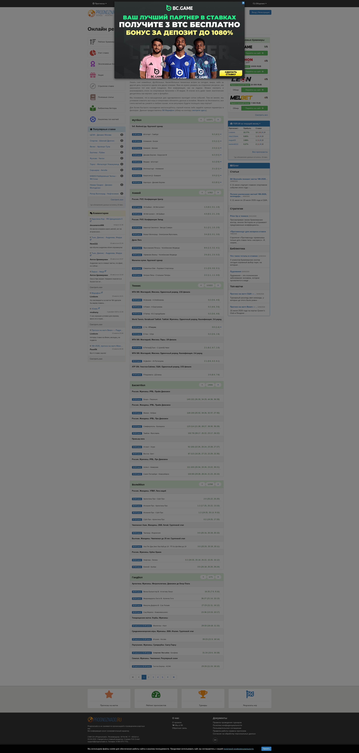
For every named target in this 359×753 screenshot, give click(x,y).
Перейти (179, 40)
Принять (266, 749)
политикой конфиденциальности (239, 749)
